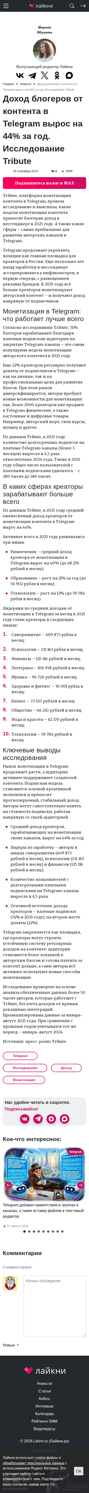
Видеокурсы (44, 1429)
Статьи (44, 1391)
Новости (44, 1384)
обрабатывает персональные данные (33, 1463)
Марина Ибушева (44, 29)
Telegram (20, 1056)
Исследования (25, 1068)
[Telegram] (32, 75)
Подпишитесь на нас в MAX (44, 183)
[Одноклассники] (57, 75)
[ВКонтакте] (20, 75)
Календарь (44, 1414)
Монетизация (24, 1080)
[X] (44, 75)
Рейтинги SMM (44, 1421)
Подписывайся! (21, 1109)
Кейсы (44, 1399)
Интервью (44, 1406)
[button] (24, 1231)
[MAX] (69, 75)
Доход (66, 1068)
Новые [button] (9, 1345)
